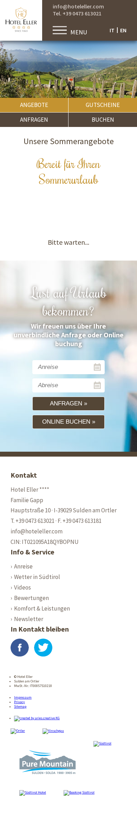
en (123, 30)
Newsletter (28, 619)
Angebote (34, 105)
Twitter (43, 648)
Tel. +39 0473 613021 (77, 13)
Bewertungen (31, 598)
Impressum (23, 697)
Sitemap (20, 706)
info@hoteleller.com (78, 6)
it (112, 30)
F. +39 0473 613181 (80, 521)
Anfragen (34, 119)
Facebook (20, 648)
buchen (103, 119)
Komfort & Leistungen (42, 608)
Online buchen (66, 421)
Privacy (19, 702)
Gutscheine (103, 105)
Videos (22, 587)
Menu (78, 32)
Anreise (23, 566)
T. (32, 521)
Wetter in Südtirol (37, 577)
